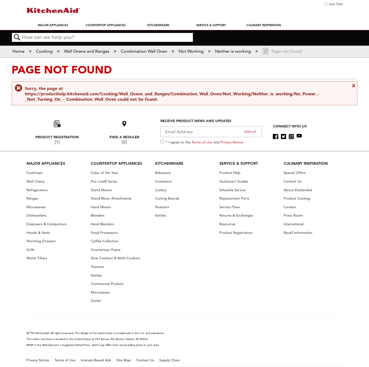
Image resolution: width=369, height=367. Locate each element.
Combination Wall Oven (144, 51)
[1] (57, 141)
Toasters (97, 267)
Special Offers (295, 173)
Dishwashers (36, 215)
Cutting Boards (167, 198)
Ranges (32, 198)
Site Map (123, 360)
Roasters (162, 207)
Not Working (192, 51)
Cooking (45, 51)
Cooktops (34, 173)
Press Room (293, 215)
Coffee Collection (104, 241)
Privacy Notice (231, 142)
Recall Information (298, 233)
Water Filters (36, 258)
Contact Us (292, 181)
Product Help (229, 173)
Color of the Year (104, 173)
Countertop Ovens (105, 250)
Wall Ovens (35, 181)
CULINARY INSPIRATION (306, 163)
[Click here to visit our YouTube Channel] (299, 136)
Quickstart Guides (233, 181)
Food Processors (104, 233)
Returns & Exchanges (236, 215)
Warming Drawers (41, 241)
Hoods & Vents (38, 233)
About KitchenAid (298, 190)
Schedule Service (232, 190)
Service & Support (211, 25)
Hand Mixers (101, 207)
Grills (30, 250)
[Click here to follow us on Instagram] (291, 136)
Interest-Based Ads (96, 360)
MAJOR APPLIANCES (45, 163)
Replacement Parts (234, 198)
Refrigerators (37, 190)
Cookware (163, 181)
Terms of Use (202, 142)
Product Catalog (297, 198)
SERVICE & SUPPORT (238, 163)
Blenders (98, 215)
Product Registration (57, 137)
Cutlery (160, 190)
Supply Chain (169, 360)
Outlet (96, 301)
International (294, 224)
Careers (290, 207)
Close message (353, 85)
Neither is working (233, 51)
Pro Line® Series (104, 181)
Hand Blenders (102, 224)
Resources (227, 224)
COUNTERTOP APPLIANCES (116, 163)
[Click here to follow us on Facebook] (275, 136)
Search (17, 37)
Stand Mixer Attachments (111, 198)
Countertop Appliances (106, 25)
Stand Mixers (101, 190)
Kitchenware (158, 25)
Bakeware (163, 173)
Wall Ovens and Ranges (87, 51)
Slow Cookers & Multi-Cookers (115, 258)
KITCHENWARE (169, 163)
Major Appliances (53, 25)
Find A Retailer (124, 137)
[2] (124, 141)
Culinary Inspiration (263, 25)
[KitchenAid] (53, 10)
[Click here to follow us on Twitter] (283, 136)
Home (19, 51)
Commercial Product (107, 284)
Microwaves (35, 207)
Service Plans (229, 207)
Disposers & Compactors (46, 224)
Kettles (96, 275)
